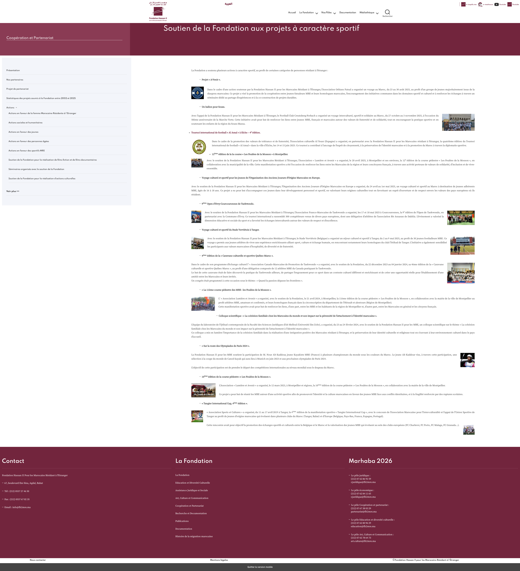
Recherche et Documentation (191, 513)
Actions (10, 108)
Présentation (13, 70)
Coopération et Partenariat (189, 505)
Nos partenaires (14, 80)
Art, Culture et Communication (191, 498)
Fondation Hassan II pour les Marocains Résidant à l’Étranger (427, 560)
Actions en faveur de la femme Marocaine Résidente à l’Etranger (42, 113)
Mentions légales (219, 560)
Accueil (292, 12)
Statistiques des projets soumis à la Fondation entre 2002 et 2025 (41, 98)
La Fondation (306, 12)
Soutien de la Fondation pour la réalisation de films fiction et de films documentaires (53, 160)
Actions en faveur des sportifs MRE (27, 151)
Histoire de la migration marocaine (194, 536)
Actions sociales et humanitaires (25, 123)
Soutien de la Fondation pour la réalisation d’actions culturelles (42, 179)
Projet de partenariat (17, 89)
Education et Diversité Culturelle (192, 482)
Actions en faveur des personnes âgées (29, 141)
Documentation (347, 12)
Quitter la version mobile (260, 567)
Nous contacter (38, 560)
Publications (182, 521)
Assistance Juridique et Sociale (191, 490)
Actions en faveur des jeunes (23, 132)
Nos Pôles (326, 12)
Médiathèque (367, 12)
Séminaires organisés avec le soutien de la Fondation (36, 169)
